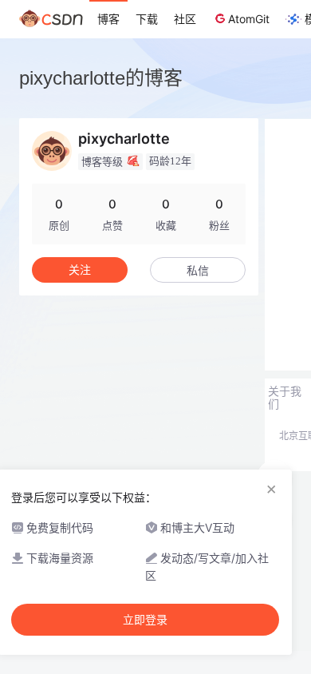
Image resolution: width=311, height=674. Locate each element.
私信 (198, 270)
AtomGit (249, 19)
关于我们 (284, 397)
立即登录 (145, 619)
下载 (147, 19)
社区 (185, 19)
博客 (108, 19)
